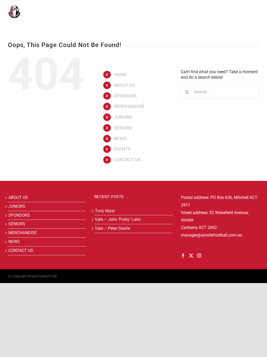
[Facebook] (183, 256)
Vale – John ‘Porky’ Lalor (118, 219)
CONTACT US (127, 159)
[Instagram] (199, 256)
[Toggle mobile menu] (256, 8)
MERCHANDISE (129, 106)
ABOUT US (124, 85)
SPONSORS (125, 96)
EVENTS (122, 149)
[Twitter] (191, 256)
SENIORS (123, 127)
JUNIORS (123, 117)
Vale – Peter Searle (112, 228)
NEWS (120, 138)
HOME (120, 74)
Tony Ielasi (105, 210)
